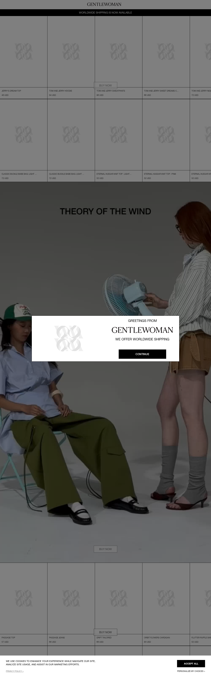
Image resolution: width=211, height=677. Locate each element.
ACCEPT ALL (191, 663)
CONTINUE (142, 354)
